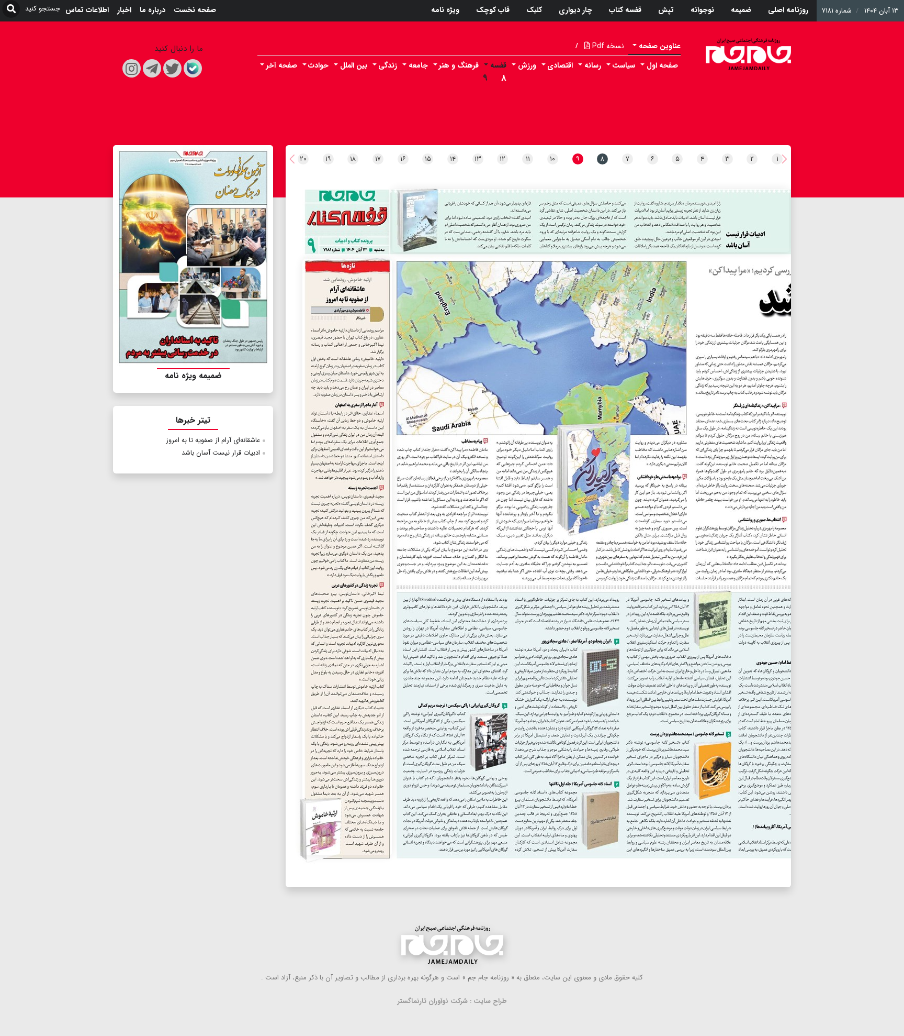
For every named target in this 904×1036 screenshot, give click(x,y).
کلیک (534, 10)
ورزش (527, 65)
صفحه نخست (195, 10)
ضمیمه (741, 10)
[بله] (193, 68)
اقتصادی (560, 65)
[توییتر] (172, 68)
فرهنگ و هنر (459, 65)
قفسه (498, 65)
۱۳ (477, 158)
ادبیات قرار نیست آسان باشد (221, 452)
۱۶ (403, 158)
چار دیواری (575, 10)
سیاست (623, 65)
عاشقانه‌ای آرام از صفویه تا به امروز (213, 440)
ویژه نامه (445, 10)
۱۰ (552, 158)
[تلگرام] (152, 68)
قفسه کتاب (625, 10)
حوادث (318, 65)
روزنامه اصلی (788, 10)
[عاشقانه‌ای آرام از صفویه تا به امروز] (347, 557)
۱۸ (353, 158)
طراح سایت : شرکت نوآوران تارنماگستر (452, 1001)
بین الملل (353, 65)
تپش (666, 10)
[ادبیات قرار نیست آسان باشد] (590, 220)
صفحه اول (662, 65)
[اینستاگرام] (131, 68)
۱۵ (428, 158)
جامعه (418, 65)
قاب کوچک (493, 10)
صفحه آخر (281, 65)
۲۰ (303, 158)
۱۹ (328, 158)
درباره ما (152, 10)
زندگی (387, 65)
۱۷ (378, 158)
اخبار (124, 10)
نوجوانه (702, 10)
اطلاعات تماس (87, 10)
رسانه (592, 65)
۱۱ (528, 158)
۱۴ (453, 158)
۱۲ (502, 158)
